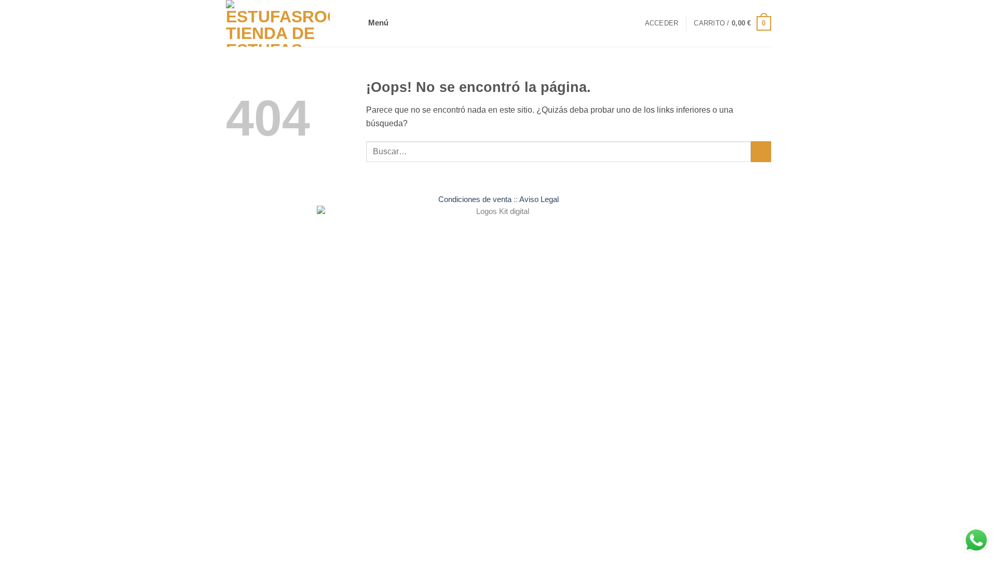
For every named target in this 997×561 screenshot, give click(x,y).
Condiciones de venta (474, 199)
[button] (380, 24)
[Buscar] (633, 24)
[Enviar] (761, 151)
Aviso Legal (539, 199)
